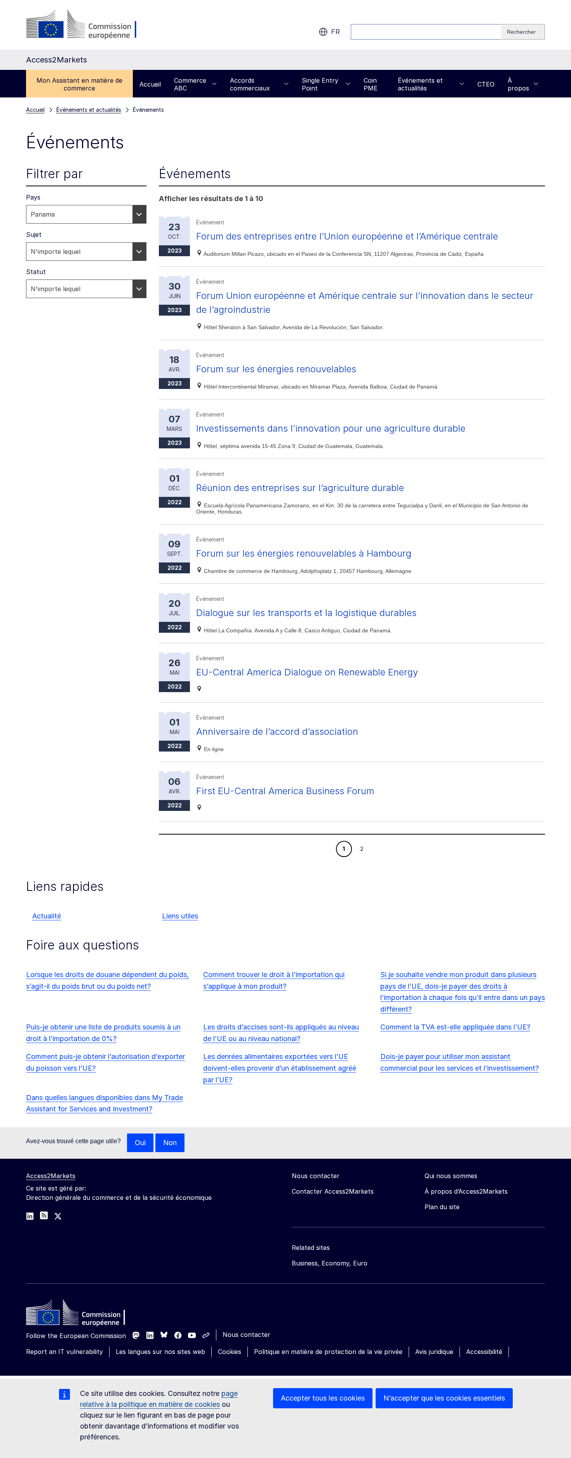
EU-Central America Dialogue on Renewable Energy (307, 672)
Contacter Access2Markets (333, 1191)
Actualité (46, 916)
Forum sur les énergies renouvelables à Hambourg (303, 553)
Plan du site (442, 1207)
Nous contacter (246, 1334)
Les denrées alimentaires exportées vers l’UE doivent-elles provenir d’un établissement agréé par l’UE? (279, 1068)
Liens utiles (180, 916)
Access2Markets (50, 1176)
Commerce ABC (190, 84)
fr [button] (335, 32)
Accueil (150, 84)
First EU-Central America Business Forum (285, 791)
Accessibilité (484, 1352)
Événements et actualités (420, 84)
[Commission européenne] (88, 24)
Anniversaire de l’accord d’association (277, 731)
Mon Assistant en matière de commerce (79, 84)
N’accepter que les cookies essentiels (444, 1398)
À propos (518, 84)
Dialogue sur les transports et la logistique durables (306, 612)
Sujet (34, 234)
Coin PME (371, 84)
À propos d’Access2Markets (466, 1191)
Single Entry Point (320, 84)
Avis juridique (434, 1352)
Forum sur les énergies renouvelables (276, 369)
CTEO (485, 84)
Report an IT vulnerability (64, 1352)
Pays (33, 197)
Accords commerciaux (250, 84)
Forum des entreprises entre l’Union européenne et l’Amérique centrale (347, 236)
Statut (36, 272)
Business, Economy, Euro (329, 1263)
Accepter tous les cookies (323, 1398)
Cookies (229, 1352)
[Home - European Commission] (82, 1314)
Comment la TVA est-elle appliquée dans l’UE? (455, 1027)
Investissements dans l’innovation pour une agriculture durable (330, 428)
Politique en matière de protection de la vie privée (328, 1352)
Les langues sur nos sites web (160, 1352)
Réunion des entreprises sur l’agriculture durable (300, 487)
